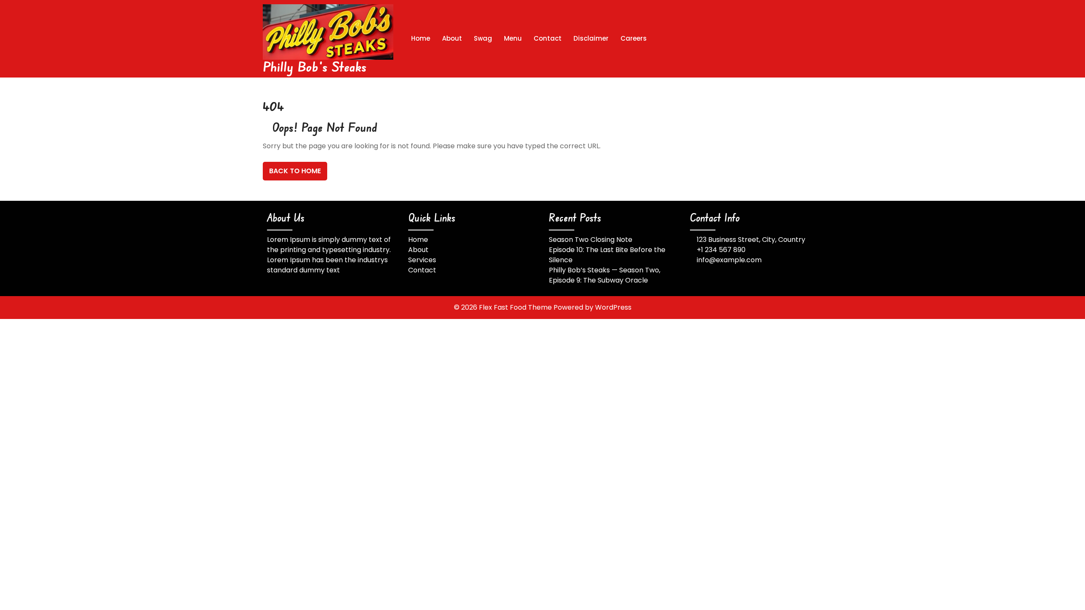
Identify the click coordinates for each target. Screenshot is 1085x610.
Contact (548, 38)
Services (422, 260)
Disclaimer (591, 38)
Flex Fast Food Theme (516, 307)
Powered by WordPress (593, 307)
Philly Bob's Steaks (315, 66)
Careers (633, 38)
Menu (513, 38)
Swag (483, 38)
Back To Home (295, 171)
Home (420, 38)
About (452, 38)
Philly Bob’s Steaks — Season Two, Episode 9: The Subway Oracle (604, 275)
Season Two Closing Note (590, 239)
